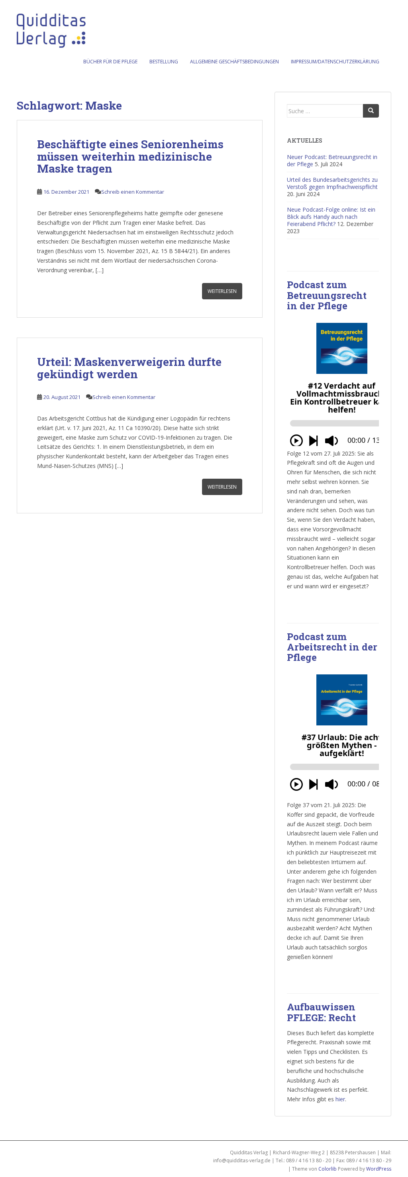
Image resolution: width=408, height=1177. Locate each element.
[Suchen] (371, 111)
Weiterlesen (222, 291)
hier (340, 1099)
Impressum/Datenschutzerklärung (335, 61)
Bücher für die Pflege (110, 61)
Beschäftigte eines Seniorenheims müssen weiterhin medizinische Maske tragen (130, 156)
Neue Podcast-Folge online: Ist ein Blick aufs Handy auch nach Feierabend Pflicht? (331, 217)
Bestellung (163, 61)
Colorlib (327, 1168)
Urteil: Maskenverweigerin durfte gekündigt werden (129, 367)
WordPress (378, 1168)
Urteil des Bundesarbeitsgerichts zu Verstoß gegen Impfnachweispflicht (332, 183)
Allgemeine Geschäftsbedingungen (234, 61)
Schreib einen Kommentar (132, 191)
